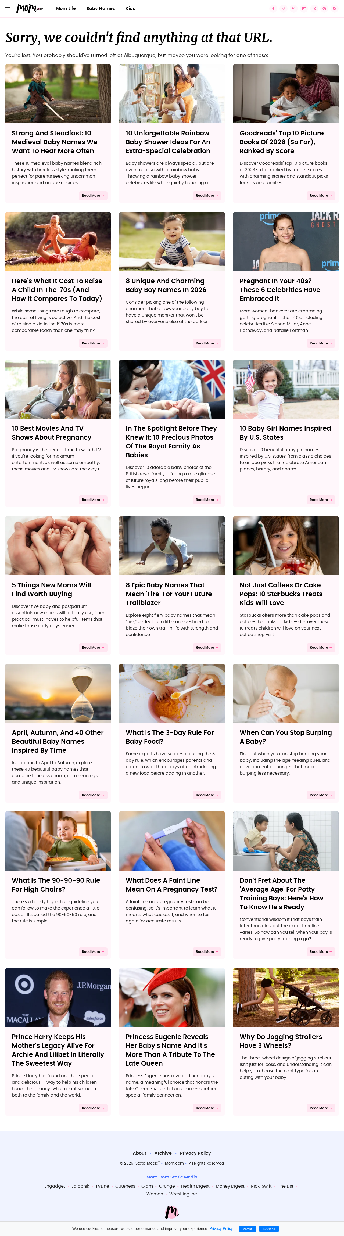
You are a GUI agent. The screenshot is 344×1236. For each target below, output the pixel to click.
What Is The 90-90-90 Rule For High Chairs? (56, 885)
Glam (147, 1186)
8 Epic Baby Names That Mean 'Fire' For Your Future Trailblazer (169, 594)
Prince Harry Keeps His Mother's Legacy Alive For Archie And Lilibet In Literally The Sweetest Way (58, 1050)
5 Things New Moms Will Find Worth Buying (51, 590)
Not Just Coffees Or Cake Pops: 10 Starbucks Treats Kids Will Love (281, 594)
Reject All (269, 1228)
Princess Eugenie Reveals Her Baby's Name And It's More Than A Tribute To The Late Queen (170, 1050)
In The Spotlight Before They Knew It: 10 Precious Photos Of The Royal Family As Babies (171, 442)
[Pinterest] (294, 9)
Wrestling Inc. (183, 1194)
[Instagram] (284, 9)
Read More (91, 195)
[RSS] (335, 9)
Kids (130, 8)
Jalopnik (80, 1186)
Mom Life (66, 8)
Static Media (146, 1163)
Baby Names (100, 8)
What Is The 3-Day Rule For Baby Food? (170, 737)
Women (154, 1194)
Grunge (167, 1186)
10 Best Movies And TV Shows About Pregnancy (52, 433)
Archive (163, 1153)
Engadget (54, 1186)
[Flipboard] (304, 9)
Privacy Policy (195, 1153)
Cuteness (125, 1186)
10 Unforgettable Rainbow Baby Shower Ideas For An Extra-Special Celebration (168, 142)
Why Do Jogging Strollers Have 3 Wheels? (281, 1041)
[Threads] (314, 9)
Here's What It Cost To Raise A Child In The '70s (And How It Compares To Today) (57, 290)
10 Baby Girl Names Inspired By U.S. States (285, 433)
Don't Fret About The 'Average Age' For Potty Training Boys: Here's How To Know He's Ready (281, 894)
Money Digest (230, 1186)
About (139, 1153)
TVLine (102, 1186)
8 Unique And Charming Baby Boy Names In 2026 (166, 285)
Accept (247, 1228)
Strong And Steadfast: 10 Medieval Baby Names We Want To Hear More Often (55, 142)
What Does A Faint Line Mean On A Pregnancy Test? (172, 885)
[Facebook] (273, 9)
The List (285, 1186)
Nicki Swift (261, 1186)
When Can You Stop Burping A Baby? (286, 737)
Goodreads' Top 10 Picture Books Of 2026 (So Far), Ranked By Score (282, 142)
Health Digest (195, 1186)
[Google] (324, 9)
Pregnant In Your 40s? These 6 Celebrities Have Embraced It (280, 290)
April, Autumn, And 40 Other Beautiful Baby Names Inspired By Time (58, 742)
